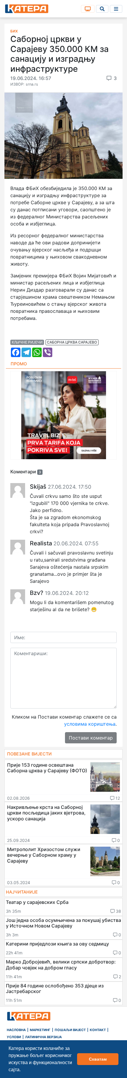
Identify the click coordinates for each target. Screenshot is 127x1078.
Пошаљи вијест (70, 1030)
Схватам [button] (98, 1059)
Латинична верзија (43, 1037)
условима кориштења (89, 724)
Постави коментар (91, 738)
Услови (14, 1037)
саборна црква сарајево (72, 342)
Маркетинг (40, 1030)
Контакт (98, 1030)
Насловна (16, 1030)
